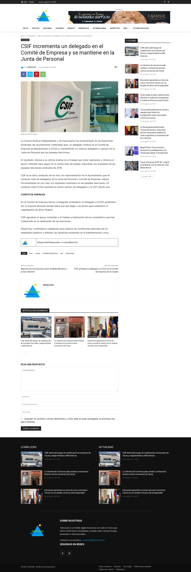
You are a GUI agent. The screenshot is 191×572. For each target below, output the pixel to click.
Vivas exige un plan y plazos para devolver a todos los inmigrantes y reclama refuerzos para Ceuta (154, 97)
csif (61, 253)
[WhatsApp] (43, 74)
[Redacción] (22, 67)
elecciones (70, 253)
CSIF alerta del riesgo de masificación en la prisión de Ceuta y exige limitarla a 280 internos (36, 343)
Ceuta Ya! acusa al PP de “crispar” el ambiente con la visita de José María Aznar (155, 165)
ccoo (31, 253)
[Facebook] (164, 2)
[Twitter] (168, 2)
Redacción (32, 67)
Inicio (23, 36)
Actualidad (31, 36)
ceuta (37, 253)
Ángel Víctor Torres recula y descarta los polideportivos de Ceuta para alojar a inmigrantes (154, 150)
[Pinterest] (36, 74)
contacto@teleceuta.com (93, 540)
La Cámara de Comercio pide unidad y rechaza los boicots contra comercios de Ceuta (69, 343)
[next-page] (27, 352)
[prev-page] (22, 352)
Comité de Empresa (50, 253)
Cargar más (146, 176)
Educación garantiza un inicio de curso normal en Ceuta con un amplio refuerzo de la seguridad (102, 343)
